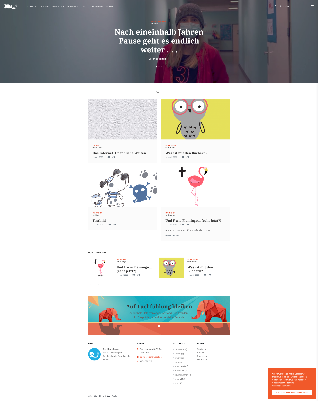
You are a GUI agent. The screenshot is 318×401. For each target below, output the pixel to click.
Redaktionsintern (182, 375)
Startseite (32, 6)
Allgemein (179, 350)
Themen (45, 6)
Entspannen (96, 6)
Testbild (99, 220)
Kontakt (110, 6)
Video (84, 6)
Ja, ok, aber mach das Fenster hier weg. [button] (292, 393)
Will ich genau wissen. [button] (282, 386)
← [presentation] (91, 284)
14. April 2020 (171, 157)
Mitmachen (72, 6)
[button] (157, 66)
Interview (178, 362)
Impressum (202, 356)
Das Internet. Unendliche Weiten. (120, 153)
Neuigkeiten (58, 6)
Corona (178, 354)
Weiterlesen (170, 235)
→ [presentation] (98, 284)
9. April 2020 (98, 157)
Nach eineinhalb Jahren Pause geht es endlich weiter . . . (159, 41)
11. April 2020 (98, 224)
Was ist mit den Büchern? (186, 153)
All (157, 92)
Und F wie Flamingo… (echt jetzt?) (193, 220)
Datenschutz (203, 359)
